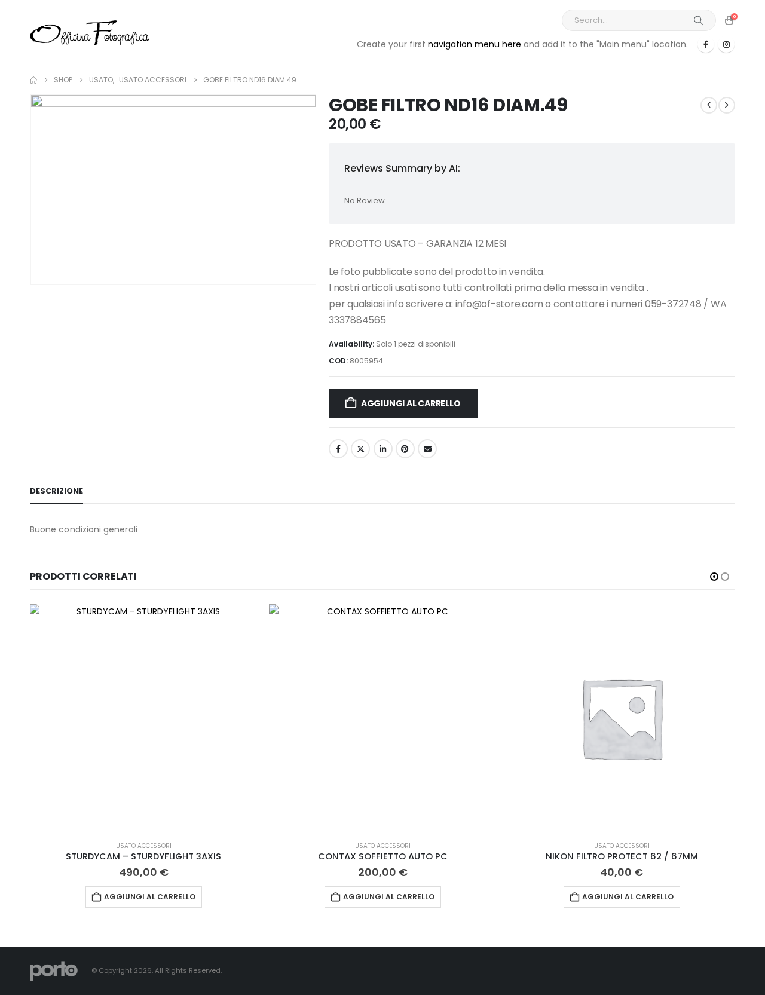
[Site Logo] (89, 32)
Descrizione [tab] (56, 491)
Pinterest (405, 448)
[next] (726, 105)
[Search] (698, 20)
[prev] (708, 105)
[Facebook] (705, 44)
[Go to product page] (143, 717)
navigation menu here (474, 44)
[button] (714, 577)
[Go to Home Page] (33, 80)
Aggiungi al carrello (411, 403)
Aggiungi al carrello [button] (149, 897)
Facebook (338, 448)
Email (427, 448)
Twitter (360, 448)
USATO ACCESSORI (144, 845)
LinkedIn (383, 448)
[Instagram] (726, 44)
